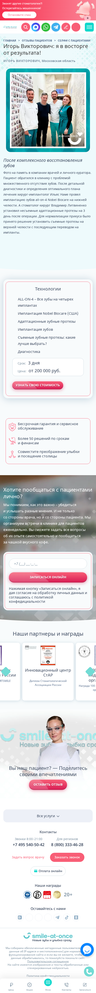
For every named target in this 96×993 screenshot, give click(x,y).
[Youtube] (38, 917)
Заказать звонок (67, 857)
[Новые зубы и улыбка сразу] (10, 27)
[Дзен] (48, 917)
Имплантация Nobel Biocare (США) (48, 313)
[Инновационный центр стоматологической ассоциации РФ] (27, 895)
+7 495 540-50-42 (28, 845)
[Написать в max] (35, 27)
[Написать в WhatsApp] (45, 27)
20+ (68, 894)
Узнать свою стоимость (38, 385)
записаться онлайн (48, 577)
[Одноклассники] (76, 917)
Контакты (66, 990)
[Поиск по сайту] (25, 27)
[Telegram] (57, 917)
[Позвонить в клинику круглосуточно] (75, 27)
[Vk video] (20, 917)
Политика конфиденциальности (48, 976)
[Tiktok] (67, 917)
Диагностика (29, 351)
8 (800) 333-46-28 (67, 845)
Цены (11, 990)
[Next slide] (87, 18)
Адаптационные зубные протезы (46, 321)
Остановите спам (19, 15)
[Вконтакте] (29, 917)
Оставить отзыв (48, 784)
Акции (29, 990)
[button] (5, 671)
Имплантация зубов (35, 329)
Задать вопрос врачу (28, 857)
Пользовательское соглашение (48, 961)
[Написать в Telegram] (55, 27)
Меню (48, 990)
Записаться (85, 990)
